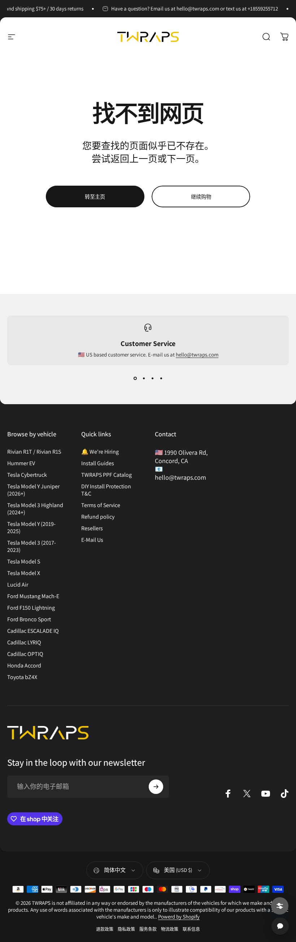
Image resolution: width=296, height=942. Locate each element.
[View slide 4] (161, 378)
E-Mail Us (92, 540)
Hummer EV (21, 463)
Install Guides (97, 463)
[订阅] (156, 786)
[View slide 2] (143, 378)
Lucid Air (17, 584)
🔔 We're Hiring (100, 451)
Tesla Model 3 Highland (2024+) (35, 509)
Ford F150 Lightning (31, 608)
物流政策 (169, 929)
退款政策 (104, 929)
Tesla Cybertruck (27, 475)
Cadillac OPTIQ (25, 654)
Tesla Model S (23, 561)
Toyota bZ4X (22, 677)
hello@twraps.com (197, 354)
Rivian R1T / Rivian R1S (34, 451)
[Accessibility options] (279, 906)
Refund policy (97, 516)
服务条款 (148, 929)
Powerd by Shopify (179, 916)
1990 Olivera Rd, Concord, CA (181, 456)
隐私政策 (126, 929)
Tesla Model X (23, 573)
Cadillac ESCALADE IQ (33, 631)
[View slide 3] (152, 378)
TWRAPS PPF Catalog (106, 475)
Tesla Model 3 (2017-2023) (31, 546)
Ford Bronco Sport (29, 619)
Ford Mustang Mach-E (33, 596)
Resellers (92, 528)
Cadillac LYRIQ (24, 642)
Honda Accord (24, 665)
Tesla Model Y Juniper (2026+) (33, 490)
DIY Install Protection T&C (106, 490)
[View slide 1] (135, 378)
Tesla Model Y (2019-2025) (31, 527)
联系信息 (191, 929)
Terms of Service (100, 505)
